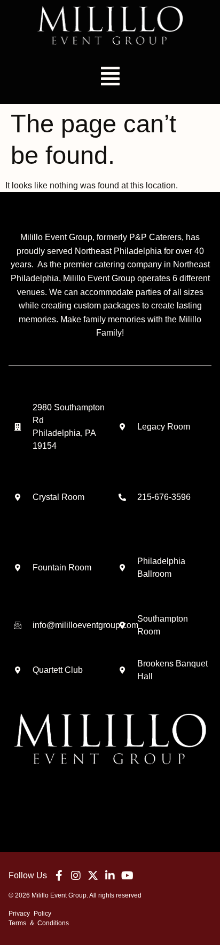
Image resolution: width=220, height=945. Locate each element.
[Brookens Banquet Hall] (122, 670)
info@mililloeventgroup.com (85, 625)
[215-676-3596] (122, 497)
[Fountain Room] (18, 568)
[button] (109, 76)
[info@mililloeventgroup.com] (18, 625)
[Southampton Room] (122, 625)
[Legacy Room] (122, 427)
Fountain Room (62, 567)
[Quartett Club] (18, 670)
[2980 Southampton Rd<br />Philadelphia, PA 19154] (18, 427)
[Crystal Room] (18, 497)
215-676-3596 (164, 497)
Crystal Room (58, 497)
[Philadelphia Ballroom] (122, 568)
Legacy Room (163, 426)
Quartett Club (58, 669)
